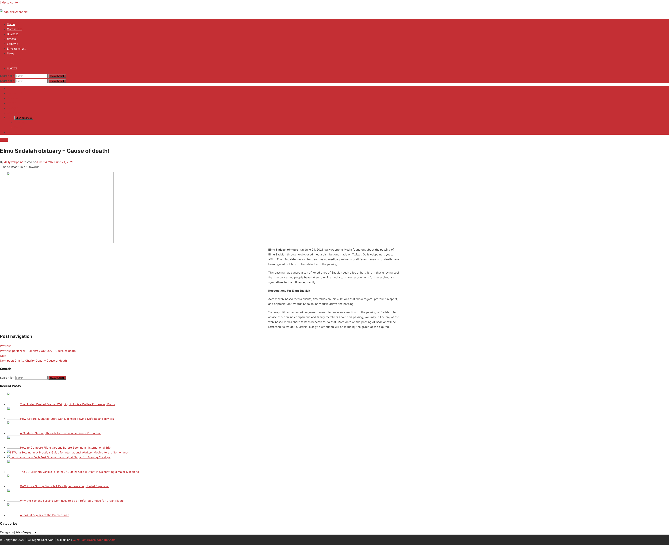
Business (12, 34)
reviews (12, 68)
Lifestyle (12, 43)
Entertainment (16, 48)
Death (4, 140)
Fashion (19, 63)
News (10, 53)
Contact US (14, 29)
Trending (19, 58)
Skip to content (10, 2)
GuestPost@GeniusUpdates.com (94, 540)
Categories (7, 532)
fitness (11, 39)
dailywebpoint (13, 162)
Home (11, 24)
